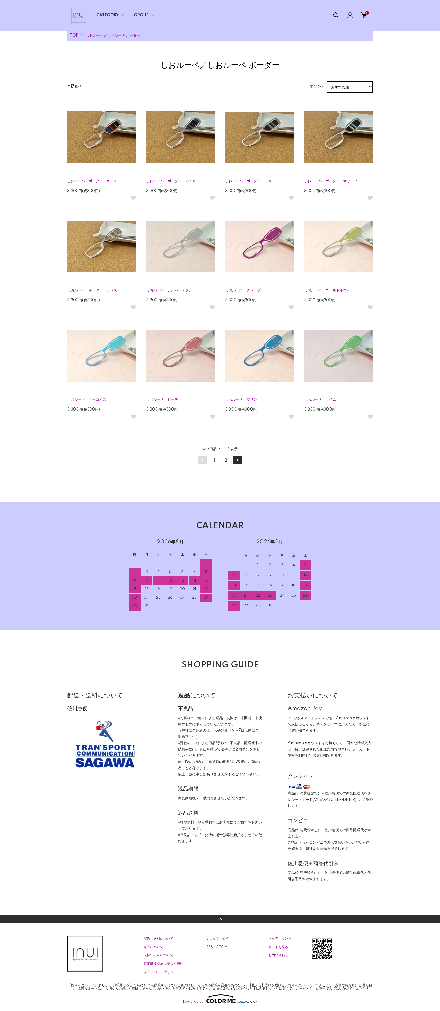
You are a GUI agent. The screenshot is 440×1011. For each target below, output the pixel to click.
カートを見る (278, 947)
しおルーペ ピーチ (162, 400)
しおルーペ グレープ (243, 290)
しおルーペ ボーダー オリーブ (331, 181)
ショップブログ (217, 938)
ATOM (222, 947)
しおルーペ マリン (241, 400)
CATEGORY (108, 15)
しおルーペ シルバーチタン (169, 290)
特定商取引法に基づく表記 (163, 963)
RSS (209, 947)
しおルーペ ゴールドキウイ (327, 290)
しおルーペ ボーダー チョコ (250, 181)
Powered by (193, 1001)
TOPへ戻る (220, 919)
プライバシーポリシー (160, 972)
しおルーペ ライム (320, 400)
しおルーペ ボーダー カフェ (92, 181)
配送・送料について (158, 938)
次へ (237, 460)
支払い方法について (158, 955)
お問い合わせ (278, 955)
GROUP (141, 15)
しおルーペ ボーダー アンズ (92, 290)
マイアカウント (280, 938)
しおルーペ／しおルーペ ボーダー (113, 36)
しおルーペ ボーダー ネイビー (173, 181)
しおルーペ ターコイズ (86, 400)
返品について (153, 947)
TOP (74, 36)
